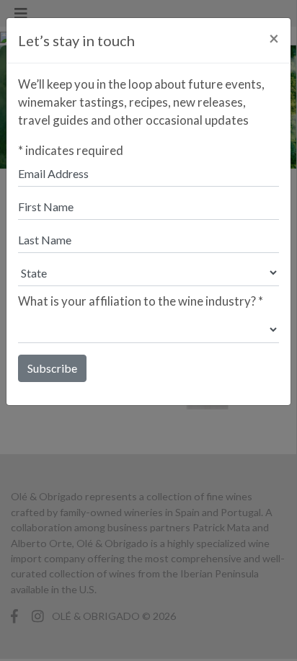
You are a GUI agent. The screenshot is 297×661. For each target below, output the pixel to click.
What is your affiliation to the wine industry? (140, 301)
